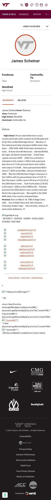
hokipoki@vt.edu (37, 278)
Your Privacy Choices (25, 471)
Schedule (24, 14)
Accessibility (25, 436)
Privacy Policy (25, 278)
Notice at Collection (25, 476)
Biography (8, 100)
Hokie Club (26, 5)
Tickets (31, 5)
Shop (37, 5)
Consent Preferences (25, 454)
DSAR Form (26, 465)
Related (22, 100)
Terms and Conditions (25, 460)
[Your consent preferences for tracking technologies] (5, 495)
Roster (37, 14)
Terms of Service (14, 278)
